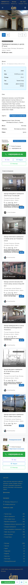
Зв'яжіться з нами (8, 507)
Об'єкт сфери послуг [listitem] (9, 519)
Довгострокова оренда (7, 41)
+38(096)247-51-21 (5, 1)
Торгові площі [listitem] (7, 514)
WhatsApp (15, 163)
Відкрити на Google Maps (18, 115)
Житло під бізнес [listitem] (8, 534)
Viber (8, 159)
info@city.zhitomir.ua (5, 3)
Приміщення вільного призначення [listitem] (13, 524)
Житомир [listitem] (6, 543)
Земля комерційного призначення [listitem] (13, 529)
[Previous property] (5, 439)
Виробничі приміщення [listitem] (10, 521)
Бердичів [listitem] (6, 553)
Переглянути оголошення (19, 141)
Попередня (12, 439)
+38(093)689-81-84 (16, 148)
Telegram (20, 159)
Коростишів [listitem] (7, 558)
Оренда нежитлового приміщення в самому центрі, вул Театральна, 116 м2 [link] (13, 238)
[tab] (4, 35)
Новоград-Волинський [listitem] (10, 561)
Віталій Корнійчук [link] (11, 257)
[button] (20, 35)
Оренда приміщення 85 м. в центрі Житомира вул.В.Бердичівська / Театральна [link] (14, 327)
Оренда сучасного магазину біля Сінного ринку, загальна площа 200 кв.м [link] (14, 283)
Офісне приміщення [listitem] (9, 516)
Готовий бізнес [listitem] (8, 537)
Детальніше (6, 492)
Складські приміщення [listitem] (10, 526)
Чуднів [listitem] (6, 548)
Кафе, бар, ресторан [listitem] (9, 531)
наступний (18, 439)
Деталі (21, 207)
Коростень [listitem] (7, 556)
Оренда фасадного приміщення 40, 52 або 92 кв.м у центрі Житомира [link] (13, 371)
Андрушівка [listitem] (7, 551)
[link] (14, 182)
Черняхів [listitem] (6, 545)
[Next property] (24, 439)
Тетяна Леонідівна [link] (11, 212)
